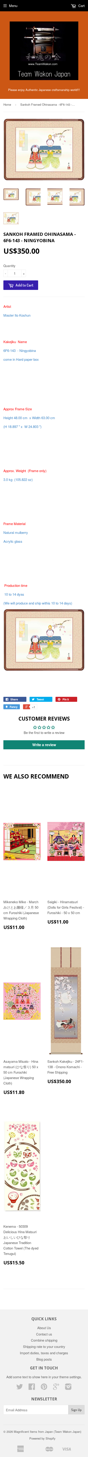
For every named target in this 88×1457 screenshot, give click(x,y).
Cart (81, 5)
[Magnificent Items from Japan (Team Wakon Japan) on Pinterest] (44, 1387)
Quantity (9, 265)
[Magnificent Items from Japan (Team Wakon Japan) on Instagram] (68, 1387)
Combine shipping (44, 1340)
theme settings (70, 1376)
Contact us (44, 1334)
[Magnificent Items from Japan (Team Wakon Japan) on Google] (56, 1387)
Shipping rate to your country (44, 1346)
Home (7, 104)
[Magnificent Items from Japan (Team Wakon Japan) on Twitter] (19, 1387)
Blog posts (44, 1359)
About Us (44, 1327)
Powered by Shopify (42, 1438)
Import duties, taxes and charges (44, 1352)
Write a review (44, 744)
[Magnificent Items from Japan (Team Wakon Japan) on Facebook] (31, 1387)
